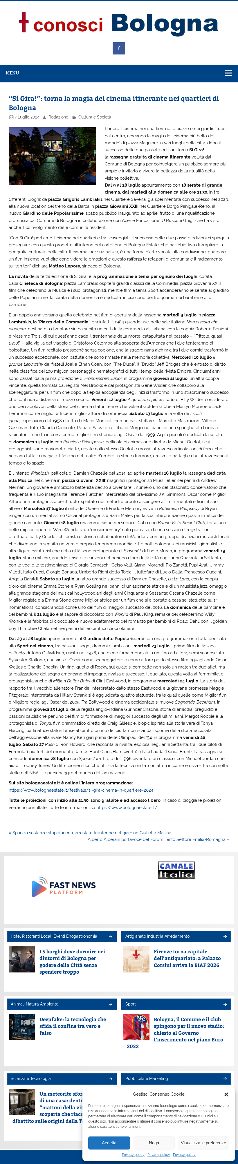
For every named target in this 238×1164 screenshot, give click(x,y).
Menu (12, 73)
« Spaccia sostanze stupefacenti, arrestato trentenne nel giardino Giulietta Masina (90, 832)
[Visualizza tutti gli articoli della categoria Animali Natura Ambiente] (110, 1004)
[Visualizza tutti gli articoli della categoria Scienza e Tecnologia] (110, 1079)
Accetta (109, 1142)
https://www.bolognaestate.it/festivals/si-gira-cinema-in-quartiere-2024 (81, 790)
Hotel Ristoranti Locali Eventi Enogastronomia (54, 936)
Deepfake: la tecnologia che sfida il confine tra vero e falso (72, 1026)
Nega (154, 1142)
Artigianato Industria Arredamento (157, 936)
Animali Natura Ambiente (34, 1004)
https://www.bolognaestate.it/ (126, 807)
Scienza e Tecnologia (31, 1078)
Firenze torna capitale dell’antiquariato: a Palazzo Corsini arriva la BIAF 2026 (187, 958)
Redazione (58, 117)
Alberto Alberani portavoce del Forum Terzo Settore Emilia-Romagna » (158, 839)
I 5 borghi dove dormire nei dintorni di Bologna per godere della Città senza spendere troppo (72, 961)
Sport (130, 1004)
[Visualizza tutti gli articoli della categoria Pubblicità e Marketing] (224, 1079)
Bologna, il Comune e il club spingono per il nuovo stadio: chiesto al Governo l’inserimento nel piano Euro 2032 (175, 1033)
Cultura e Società (94, 117)
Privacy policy (133, 1155)
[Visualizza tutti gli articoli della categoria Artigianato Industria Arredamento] (224, 937)
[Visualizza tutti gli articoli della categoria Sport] (224, 1004)
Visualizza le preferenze (203, 1142)
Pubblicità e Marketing (146, 1078)
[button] (226, 1094)
